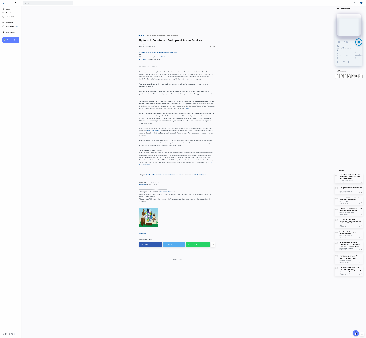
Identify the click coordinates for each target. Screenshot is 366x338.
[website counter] (349, 75)
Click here (142, 185)
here (187, 109)
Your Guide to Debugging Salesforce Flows (348, 232)
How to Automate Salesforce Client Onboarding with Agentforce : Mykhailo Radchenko (351, 269)
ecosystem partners (153, 131)
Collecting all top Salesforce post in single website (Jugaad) (351, 209)
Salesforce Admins (167, 57)
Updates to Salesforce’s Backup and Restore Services (158, 52)
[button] (25, 3)
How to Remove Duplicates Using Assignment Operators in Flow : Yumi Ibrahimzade (350, 176)
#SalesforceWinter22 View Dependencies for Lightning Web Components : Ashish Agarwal (350, 244)
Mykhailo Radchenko (344, 273)
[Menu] (3, 3)
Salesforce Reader (13, 3)
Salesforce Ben (348, 191)
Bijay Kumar (342, 202)
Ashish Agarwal (343, 248)
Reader (144, 45)
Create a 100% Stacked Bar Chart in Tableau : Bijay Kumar (350, 198)
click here (142, 59)
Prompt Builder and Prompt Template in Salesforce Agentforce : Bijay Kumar (349, 256)
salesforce (348, 225)
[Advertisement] (80, 19)
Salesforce (143, 233)
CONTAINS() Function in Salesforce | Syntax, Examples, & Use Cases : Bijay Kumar (350, 221)
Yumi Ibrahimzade (349, 180)
